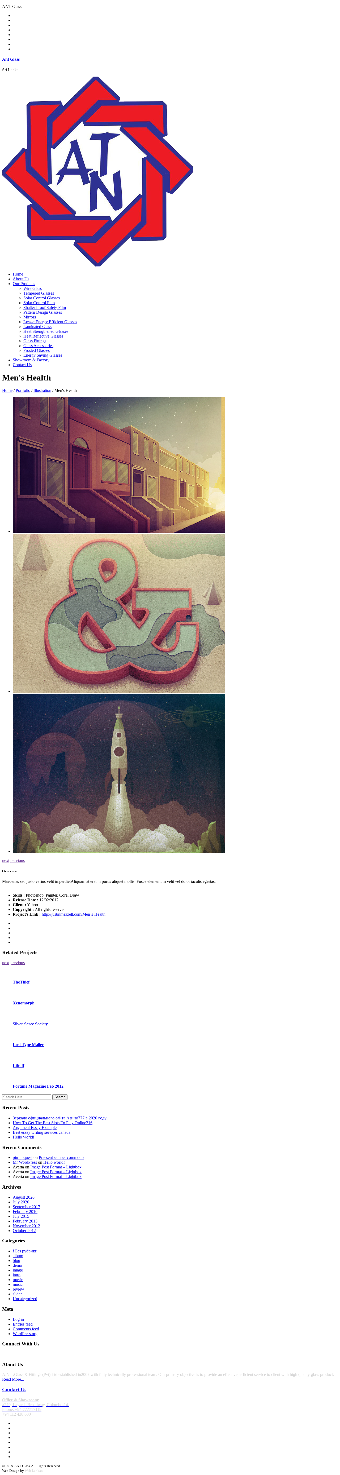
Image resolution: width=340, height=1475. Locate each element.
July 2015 (21, 1216)
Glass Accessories (38, 345)
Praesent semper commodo (61, 1157)
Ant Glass (11, 59)
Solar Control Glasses (41, 298)
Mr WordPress (25, 1162)
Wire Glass (32, 288)
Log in (18, 1319)
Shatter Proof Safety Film (44, 307)
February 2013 (25, 1221)
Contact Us (22, 364)
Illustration (42, 390)
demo (17, 1265)
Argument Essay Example (35, 1127)
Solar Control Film (39, 302)
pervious (17, 860)
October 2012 (24, 1230)
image (18, 1270)
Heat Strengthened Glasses (45, 331)
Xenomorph (24, 1003)
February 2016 (25, 1211)
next (5, 860)
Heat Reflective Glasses (43, 336)
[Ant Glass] (97, 265)
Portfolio (23, 390)
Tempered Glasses (38, 293)
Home (18, 274)
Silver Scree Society (30, 1024)
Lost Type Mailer (28, 1044)
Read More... (13, 1379)
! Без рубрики (25, 1251)
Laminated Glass (37, 326)
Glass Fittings (34, 341)
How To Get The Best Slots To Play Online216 (52, 1122)
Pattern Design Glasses (42, 312)
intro (16, 1275)
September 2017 (26, 1206)
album (18, 1255)
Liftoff (18, 1065)
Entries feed (23, 1324)
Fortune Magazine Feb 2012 (38, 1086)
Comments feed (26, 1329)
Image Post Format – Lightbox (56, 1167)
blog (16, 1260)
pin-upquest (22, 1157)
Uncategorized (25, 1298)
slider (17, 1294)
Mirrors (29, 317)
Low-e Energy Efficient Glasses (50, 322)
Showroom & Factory (31, 360)
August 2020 (24, 1197)
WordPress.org (25, 1333)
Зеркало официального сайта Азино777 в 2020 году (60, 1118)
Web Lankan (34, 1471)
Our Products (24, 283)
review (18, 1289)
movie (18, 1279)
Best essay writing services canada (41, 1132)
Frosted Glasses (36, 350)
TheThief (21, 982)
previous (17, 962)
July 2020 (21, 1202)
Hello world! (23, 1137)
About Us (21, 279)
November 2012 (26, 1226)
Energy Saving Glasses (42, 355)
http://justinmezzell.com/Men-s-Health (73, 914)
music (18, 1284)
